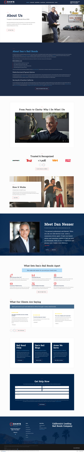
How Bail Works (28, 429)
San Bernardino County (48, 85)
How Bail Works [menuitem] (37, 2)
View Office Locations (59, 360)
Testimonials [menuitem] (32, 2)
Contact (27, 437)
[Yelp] (15, 434)
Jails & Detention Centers (30, 433)
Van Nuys (66, 83)
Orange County (35, 85)
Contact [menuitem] (56, 2)
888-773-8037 (74, 3)
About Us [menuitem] (27, 2)
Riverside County (40, 85)
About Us (27, 425)
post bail (54, 55)
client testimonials (35, 69)
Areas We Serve (28, 431)
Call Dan (47, 249)
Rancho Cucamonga (17, 85)
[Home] (9, 2)
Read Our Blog (38, 360)
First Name (16, 386)
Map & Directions (42, 429)
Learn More (16, 197)
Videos (27, 435)
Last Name (44, 386)
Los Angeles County (30, 85)
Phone (16, 389)
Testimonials (28, 427)
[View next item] (43, 165)
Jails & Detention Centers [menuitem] (50, 2)
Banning (69, 83)
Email (43, 389)
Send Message (42, 404)
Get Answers (20, 360)
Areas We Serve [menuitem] (42, 2)
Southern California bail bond (26, 55)
